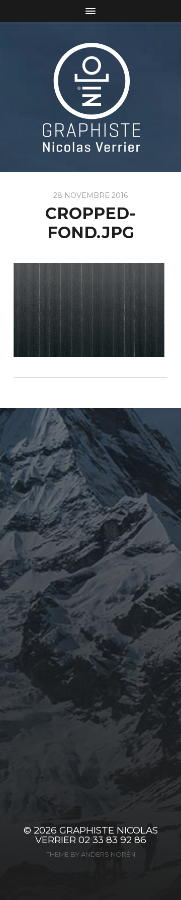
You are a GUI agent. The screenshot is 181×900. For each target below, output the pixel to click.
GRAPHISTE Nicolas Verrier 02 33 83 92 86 (96, 835)
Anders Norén (108, 854)
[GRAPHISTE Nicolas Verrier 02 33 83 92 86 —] (90, 97)
